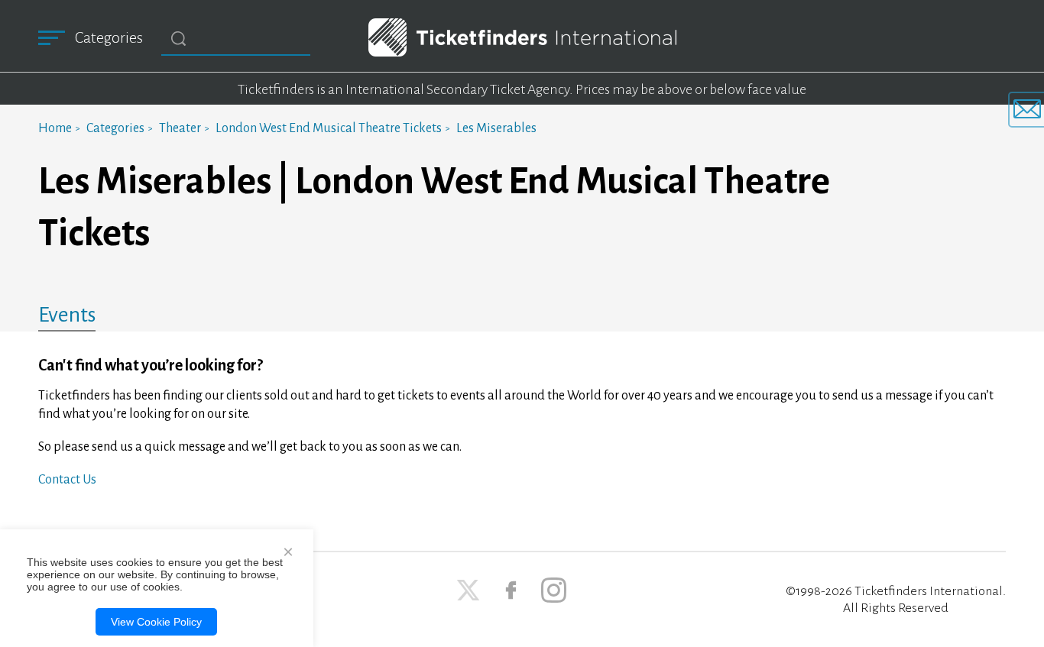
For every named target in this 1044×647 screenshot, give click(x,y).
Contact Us (67, 480)
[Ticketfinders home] (522, 37)
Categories (115, 128)
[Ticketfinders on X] (468, 590)
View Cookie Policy (156, 622)
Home (55, 128)
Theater (180, 128)
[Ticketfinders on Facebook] (511, 590)
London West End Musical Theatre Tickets (329, 128)
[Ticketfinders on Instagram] (553, 590)
